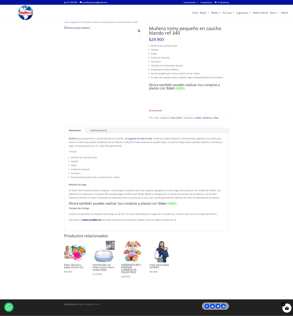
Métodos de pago (78, 184)
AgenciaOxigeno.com (89, 304)
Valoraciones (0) (98, 130)
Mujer (203, 13)
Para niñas (86, 22)
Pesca (273, 13)
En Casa (227, 13)
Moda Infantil (260, 13)
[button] (139, 31)
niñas (216, 117)
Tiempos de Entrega (79, 208)
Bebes (214, 13)
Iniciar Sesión (189, 3)
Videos (284, 13)
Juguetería (242, 13)
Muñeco (73, 138)
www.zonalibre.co (91, 219)
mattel (198, 117)
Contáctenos (206, 3)
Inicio (195, 13)
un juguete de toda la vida (138, 138)
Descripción (75, 130)
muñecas (207, 117)
